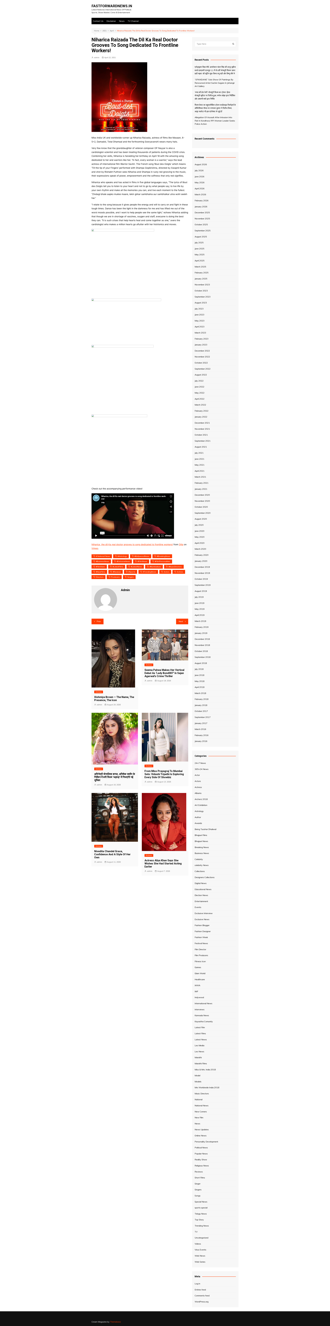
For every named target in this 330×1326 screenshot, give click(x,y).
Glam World (200, 973)
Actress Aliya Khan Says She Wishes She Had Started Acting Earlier (163, 863)
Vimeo (95, 548)
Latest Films (200, 1033)
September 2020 (203, 513)
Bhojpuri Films (201, 835)
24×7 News (200, 763)
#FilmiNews (142, 561)
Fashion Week (201, 937)
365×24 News (201, 769)
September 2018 (203, 657)
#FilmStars (100, 567)
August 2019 (201, 591)
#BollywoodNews (141, 556)
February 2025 (201, 272)
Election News (201, 895)
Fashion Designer (203, 931)
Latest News (201, 1039)
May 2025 (199, 254)
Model (197, 1075)
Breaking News (202, 847)
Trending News (202, 1225)
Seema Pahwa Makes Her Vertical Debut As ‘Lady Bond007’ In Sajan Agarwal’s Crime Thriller (164, 673)
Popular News (201, 1153)
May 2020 (199, 537)
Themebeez (115, 1322)
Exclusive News (202, 919)
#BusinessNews (102, 561)
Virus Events (200, 1249)
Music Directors (202, 1093)
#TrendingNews (149, 572)
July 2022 (199, 380)
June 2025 (199, 248)
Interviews (199, 1009)
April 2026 (199, 188)
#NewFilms (100, 572)
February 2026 (201, 200)
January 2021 (201, 489)
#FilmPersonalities (162, 561)
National (198, 1099)
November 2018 (202, 645)
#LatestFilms (118, 567)
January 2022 (201, 416)
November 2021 (202, 429)
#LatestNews (136, 567)
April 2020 (199, 543)
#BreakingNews (163, 556)
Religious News (202, 1165)
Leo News (199, 1051)
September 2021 (203, 441)
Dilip (181, 544)
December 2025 (202, 212)
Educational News (203, 889)
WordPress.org (201, 1301)
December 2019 (202, 567)
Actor (197, 775)
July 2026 (199, 170)
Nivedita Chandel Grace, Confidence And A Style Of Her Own (112, 854)
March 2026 (200, 194)
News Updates (202, 1129)
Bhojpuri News (201, 841)
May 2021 (199, 465)
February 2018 (201, 699)
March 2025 (200, 266)
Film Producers (201, 955)
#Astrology (122, 556)
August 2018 (201, 663)
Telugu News (201, 1213)
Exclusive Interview (204, 913)
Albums (198, 793)
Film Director (200, 949)
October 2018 (201, 651)
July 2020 (199, 525)
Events (198, 907)
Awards (198, 823)
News (122, 21)
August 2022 (201, 374)
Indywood (199, 997)
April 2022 (199, 399)
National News (201, 1105)
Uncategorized (201, 1237)
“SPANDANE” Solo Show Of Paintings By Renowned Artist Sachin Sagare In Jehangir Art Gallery (215, 82)
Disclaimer (111, 21)
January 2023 (201, 344)
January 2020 (201, 561)
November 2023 (202, 284)
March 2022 (200, 404)
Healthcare (200, 979)
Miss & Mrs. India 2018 (205, 1069)
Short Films (200, 1177)
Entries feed (200, 1289)
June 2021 (199, 459)
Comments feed (202, 1295)
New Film (199, 1117)
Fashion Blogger (202, 925)
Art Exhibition (201, 805)
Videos (198, 1243)
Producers (115, 577)
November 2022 (202, 356)
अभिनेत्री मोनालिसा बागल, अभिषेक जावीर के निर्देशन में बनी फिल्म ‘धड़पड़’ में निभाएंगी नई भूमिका (114, 777)
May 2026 (199, 182)
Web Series (200, 1261)
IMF (196, 991)
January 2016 (201, 741)
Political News (201, 1147)
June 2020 (199, 531)
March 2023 (200, 332)
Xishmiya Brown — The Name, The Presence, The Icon (114, 698)
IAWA (197, 985)
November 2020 (202, 501)
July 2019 (199, 597)
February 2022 (201, 411)
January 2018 (201, 705)
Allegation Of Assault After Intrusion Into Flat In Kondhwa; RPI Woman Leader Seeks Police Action (215, 120)
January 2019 (201, 633)
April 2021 (199, 471)
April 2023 (199, 326)
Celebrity (199, 859)
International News (203, 1003)
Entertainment (201, 901)
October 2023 (201, 290)
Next (181, 621)
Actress (180, 572)
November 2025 (202, 218)
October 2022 (201, 362)
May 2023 (199, 320)
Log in (197, 1283)
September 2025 (203, 230)
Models (198, 1081)
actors (166, 572)
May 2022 (199, 392)
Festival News (201, 943)
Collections (200, 871)
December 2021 (202, 422)
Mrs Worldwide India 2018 (207, 1087)
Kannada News (202, 1015)
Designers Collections (204, 877)
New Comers (201, 1111)
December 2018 (202, 639)
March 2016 (200, 729)
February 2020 (201, 555)
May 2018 (199, 681)
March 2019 (200, 621)
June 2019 (199, 603)
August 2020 (201, 519)
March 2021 (200, 477)
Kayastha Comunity (204, 1021)
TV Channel (133, 21)
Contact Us (98, 21)
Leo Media (199, 1045)
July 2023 (199, 308)
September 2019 (203, 585)
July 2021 (199, 453)
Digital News (201, 883)
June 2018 (199, 675)
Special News (201, 1201)
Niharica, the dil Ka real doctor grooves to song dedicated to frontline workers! (132, 544)
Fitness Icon (200, 961)
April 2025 (199, 260)
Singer (197, 1183)
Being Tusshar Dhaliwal (205, 829)
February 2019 (201, 627)
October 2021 (201, 434)
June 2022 (199, 386)
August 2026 (201, 164)
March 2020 (200, 549)
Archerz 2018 (201, 799)
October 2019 (201, 579)
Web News (200, 1255)
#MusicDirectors (175, 567)
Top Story (199, 1219)
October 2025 (201, 224)
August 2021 (201, 446)
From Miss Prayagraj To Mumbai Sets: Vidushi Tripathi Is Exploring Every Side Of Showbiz (164, 774)
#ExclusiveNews (123, 561)
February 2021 (201, 483)
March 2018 (200, 693)
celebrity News (202, 865)
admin (96, 57)
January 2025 (201, 278)
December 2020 (202, 495)
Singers (130, 577)
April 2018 (199, 687)
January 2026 (201, 206)
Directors (100, 577)
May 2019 (199, 609)
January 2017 (201, 723)
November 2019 (202, 573)
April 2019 (199, 615)
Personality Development (206, 1141)
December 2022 (202, 350)
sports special (201, 1207)
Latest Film (200, 1027)
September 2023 (203, 296)
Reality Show (201, 1159)
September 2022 (203, 368)
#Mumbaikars (155, 567)
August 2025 (201, 236)
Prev (99, 621)
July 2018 (199, 669)
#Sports (131, 572)
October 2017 (201, 711)
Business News (202, 853)
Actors (198, 781)
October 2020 (201, 507)
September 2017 (203, 717)
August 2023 (201, 302)
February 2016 (201, 735)
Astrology (199, 811)
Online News (201, 1135)
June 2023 (199, 314)
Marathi (198, 1057)
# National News (103, 556)
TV (196, 1231)
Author (198, 817)
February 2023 (201, 338)
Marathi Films (201, 1063)
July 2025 (199, 242)
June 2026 (199, 176)
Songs (197, 1195)
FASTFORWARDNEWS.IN (112, 6)
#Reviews (117, 572)
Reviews (199, 1171)
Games (198, 967)
